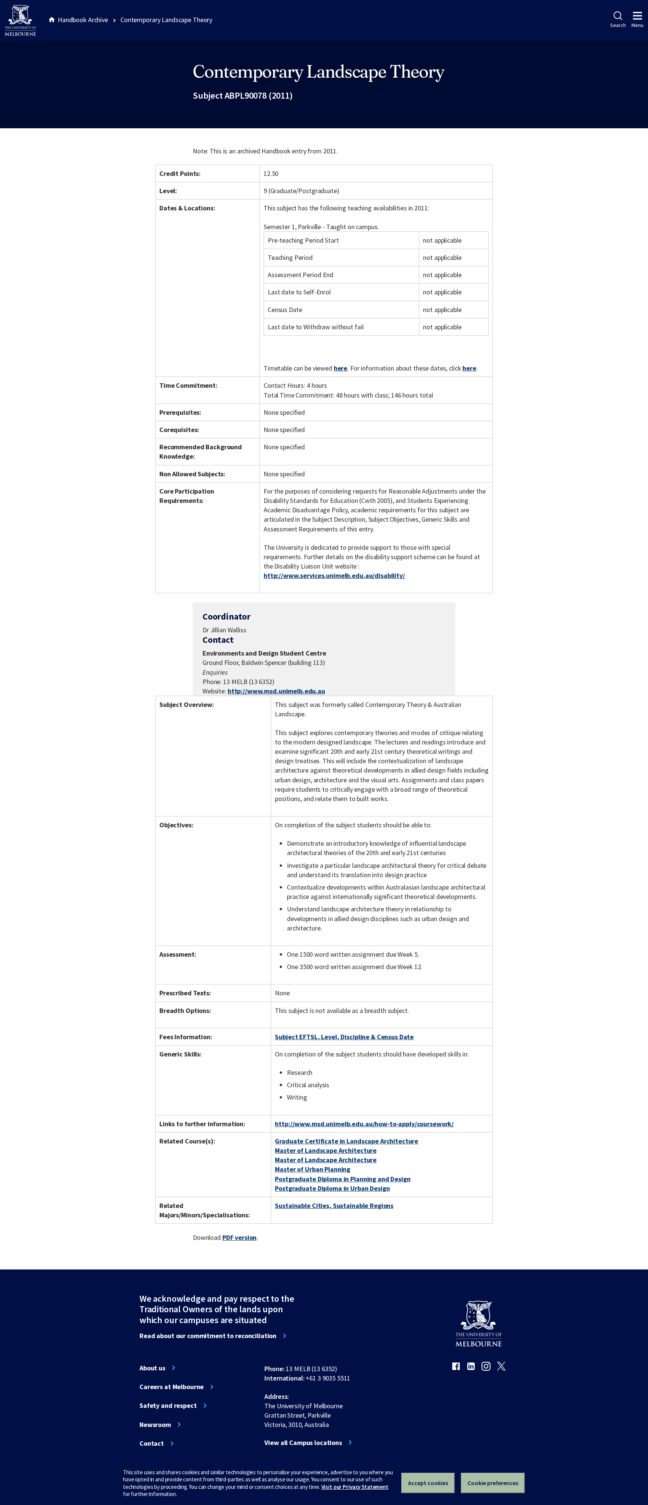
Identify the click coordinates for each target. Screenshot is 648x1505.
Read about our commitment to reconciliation (208, 1336)
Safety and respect (168, 1405)
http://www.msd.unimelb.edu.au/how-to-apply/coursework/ (364, 1123)
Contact (152, 1443)
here (340, 368)
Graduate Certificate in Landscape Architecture (346, 1141)
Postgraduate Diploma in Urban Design (332, 1188)
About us (152, 1368)
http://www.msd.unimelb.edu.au (276, 691)
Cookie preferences (493, 1483)
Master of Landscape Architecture (325, 1150)
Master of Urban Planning (312, 1169)
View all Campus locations (303, 1443)
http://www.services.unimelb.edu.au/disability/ (334, 575)
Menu (638, 25)
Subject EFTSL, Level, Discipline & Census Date (344, 1036)
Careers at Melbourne (172, 1387)
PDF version (239, 1237)
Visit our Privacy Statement (354, 1486)
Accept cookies (428, 1483)
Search (618, 25)
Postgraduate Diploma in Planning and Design (342, 1179)
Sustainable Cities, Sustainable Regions (334, 1205)
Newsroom (155, 1425)
